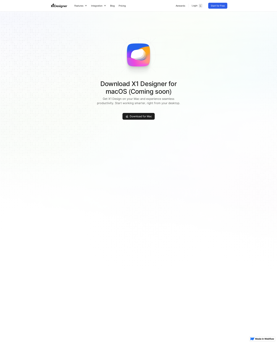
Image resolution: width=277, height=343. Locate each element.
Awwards (180, 5)
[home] (59, 5)
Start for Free (218, 5)
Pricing (122, 5)
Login (196, 5)
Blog (112, 5)
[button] (80, 5)
